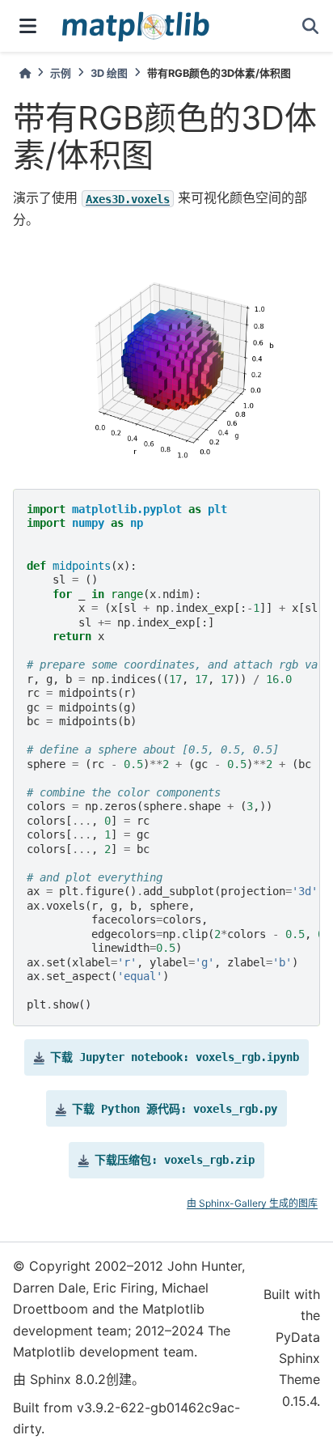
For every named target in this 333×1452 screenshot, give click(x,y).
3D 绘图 (109, 73)
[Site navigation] (28, 26)
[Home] (25, 73)
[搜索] (310, 26)
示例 (60, 73)
